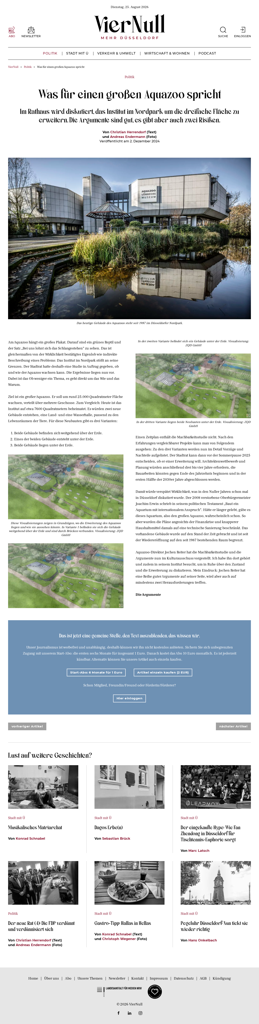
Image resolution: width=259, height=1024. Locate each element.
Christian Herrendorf (128, 132)
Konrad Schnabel (30, 838)
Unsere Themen (90, 978)
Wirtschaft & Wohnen (167, 53)
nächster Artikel (233, 726)
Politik (50, 53)
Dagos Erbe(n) (108, 827)
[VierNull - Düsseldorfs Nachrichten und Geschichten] (129, 26)
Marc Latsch (198, 851)
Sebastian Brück (116, 838)
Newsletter (117, 978)
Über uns (51, 978)
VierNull (13, 67)
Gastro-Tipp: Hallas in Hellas (123, 923)
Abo (68, 978)
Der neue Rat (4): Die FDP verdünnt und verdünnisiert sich (41, 926)
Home (33, 978)
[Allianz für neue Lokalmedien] (155, 991)
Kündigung (222, 978)
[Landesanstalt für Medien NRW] (119, 991)
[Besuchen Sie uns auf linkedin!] (129, 1013)
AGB (203, 978)
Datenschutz (184, 978)
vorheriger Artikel (27, 726)
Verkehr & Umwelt (116, 53)
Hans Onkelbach (202, 940)
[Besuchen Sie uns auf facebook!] (119, 1013)
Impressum (159, 978)
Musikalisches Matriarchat (35, 827)
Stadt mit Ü (77, 53)
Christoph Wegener (119, 939)
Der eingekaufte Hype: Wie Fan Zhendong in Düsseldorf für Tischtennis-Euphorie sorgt (210, 833)
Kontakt (137, 978)
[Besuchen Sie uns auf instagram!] (140, 1013)
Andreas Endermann (127, 137)
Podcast (207, 53)
